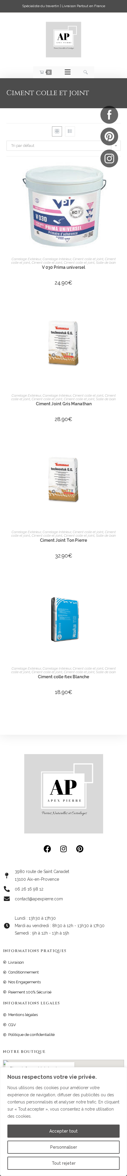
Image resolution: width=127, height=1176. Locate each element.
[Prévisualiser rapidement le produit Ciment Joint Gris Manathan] (119, 309)
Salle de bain (106, 262)
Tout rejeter (64, 1163)
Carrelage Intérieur (57, 259)
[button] (119, 188)
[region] (63, 1121)
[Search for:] (85, 72)
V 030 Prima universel (63, 267)
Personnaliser (63, 1147)
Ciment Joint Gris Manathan (64, 403)
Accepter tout (63, 1131)
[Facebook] (47, 848)
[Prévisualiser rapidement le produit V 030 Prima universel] (119, 173)
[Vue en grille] (57, 131)
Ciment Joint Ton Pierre (63, 540)
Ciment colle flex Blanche (63, 676)
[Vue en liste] (70, 131)
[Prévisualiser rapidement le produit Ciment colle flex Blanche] (119, 582)
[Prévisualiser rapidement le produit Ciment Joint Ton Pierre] (119, 445)
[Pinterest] (79, 848)
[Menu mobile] (67, 72)
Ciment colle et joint (88, 259)
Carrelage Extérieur (26, 259)
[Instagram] (63, 848)
